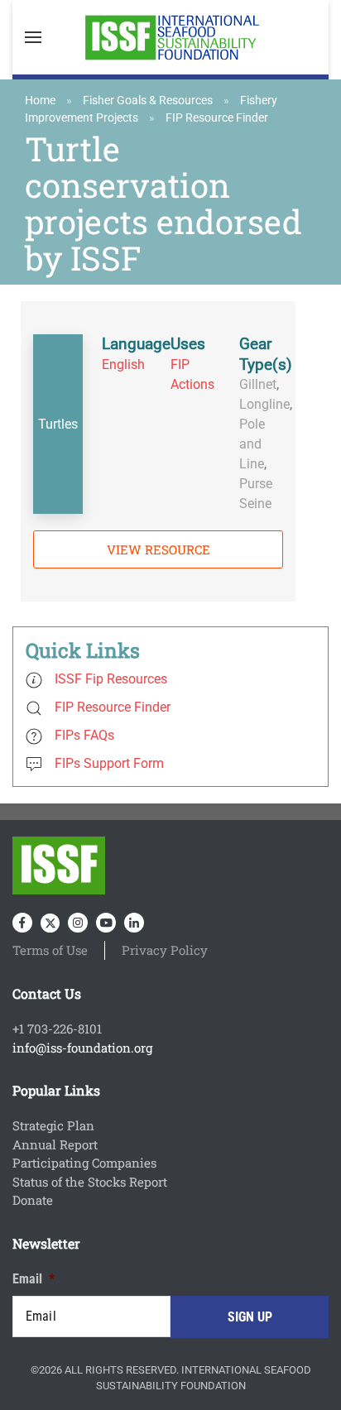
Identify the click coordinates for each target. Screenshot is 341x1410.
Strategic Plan (53, 1125)
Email (33, 1279)
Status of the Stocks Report (89, 1181)
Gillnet (257, 384)
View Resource (158, 549)
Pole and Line (252, 444)
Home (40, 100)
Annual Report (55, 1144)
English (123, 364)
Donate (32, 1200)
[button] (33, 37)
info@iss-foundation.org (82, 1047)
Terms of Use (50, 950)
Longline (264, 404)
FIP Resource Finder (217, 117)
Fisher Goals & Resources (148, 100)
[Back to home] (170, 37)
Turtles (58, 424)
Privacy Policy (165, 950)
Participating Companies (84, 1162)
